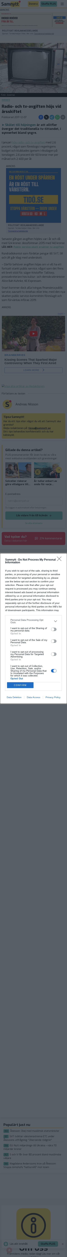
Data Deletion (14, 697)
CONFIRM (20, 685)
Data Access (33, 697)
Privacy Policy (53, 697)
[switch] (54, 629)
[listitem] (33, 621)
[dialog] (33, 628)
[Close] (60, 560)
